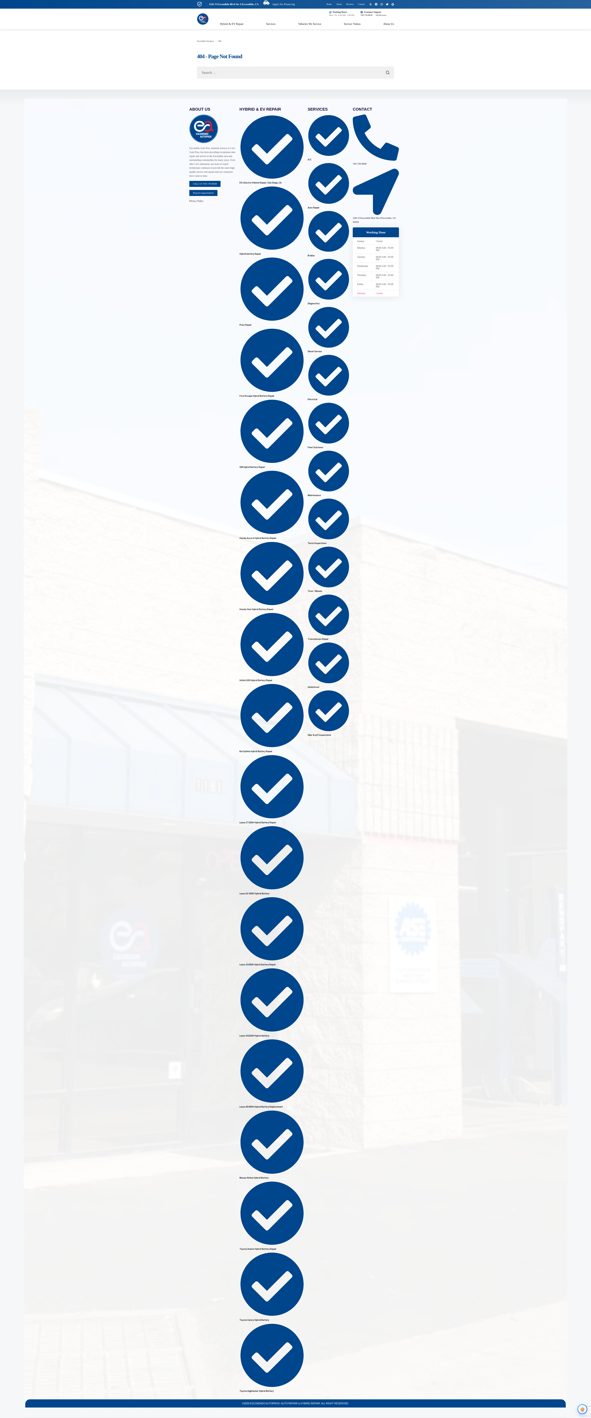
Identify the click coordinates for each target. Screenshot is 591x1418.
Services (270, 23)
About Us (388, 23)
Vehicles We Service (309, 23)
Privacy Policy (196, 201)
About (339, 4)
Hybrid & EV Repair (231, 23)
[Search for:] (295, 73)
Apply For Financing (283, 4)
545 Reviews (381, 15)
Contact (361, 4)
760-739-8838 (366, 15)
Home (329, 4)
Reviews (350, 4)
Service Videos (352, 23)
